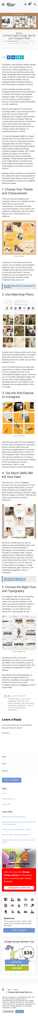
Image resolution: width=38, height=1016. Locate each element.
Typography (6, 804)
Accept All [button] (20, 1011)
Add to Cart (19, 930)
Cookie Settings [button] (8, 1011)
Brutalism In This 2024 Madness (13, 817)
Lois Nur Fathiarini (18, 696)
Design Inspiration (8, 799)
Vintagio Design (11, 4)
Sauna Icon (9, 918)
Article (19, 33)
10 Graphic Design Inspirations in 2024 (16, 829)
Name (5, 756)
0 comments (25, 43)
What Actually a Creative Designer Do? (16, 835)
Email (4, 764)
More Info (16, 962)
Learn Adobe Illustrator (18, 888)
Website (5, 771)
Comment (6, 733)
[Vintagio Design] (4, 992)
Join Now (17, 968)
